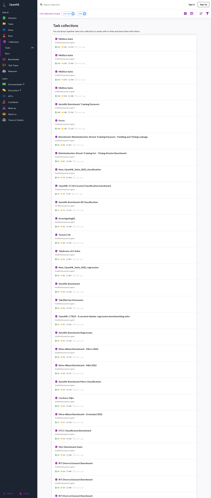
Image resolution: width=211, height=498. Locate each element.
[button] (68, 13)
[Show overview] (185, 13)
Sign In (192, 4)
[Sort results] (200, 13)
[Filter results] (207, 13)
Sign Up (203, 4)
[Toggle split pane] (191, 13)
